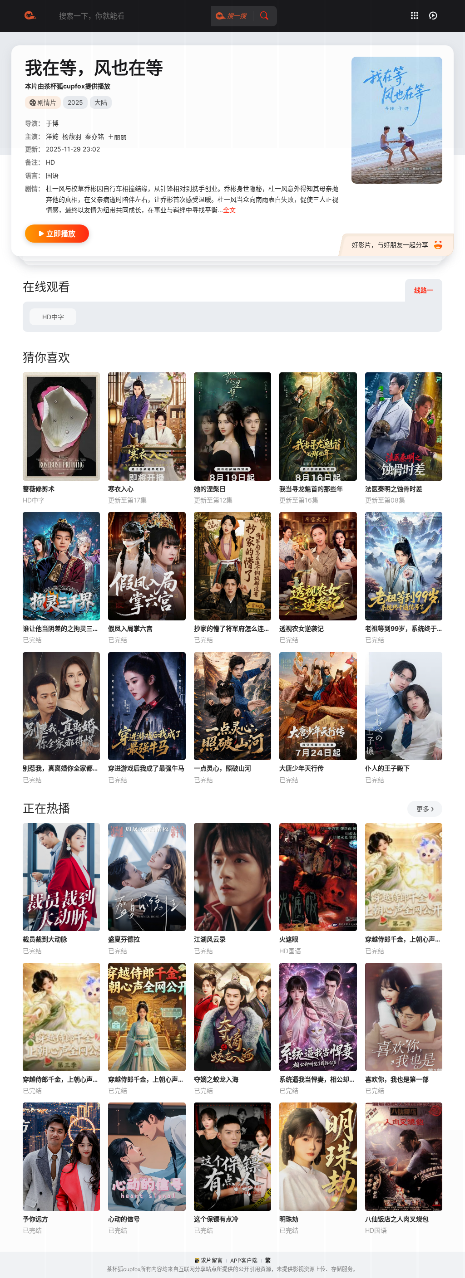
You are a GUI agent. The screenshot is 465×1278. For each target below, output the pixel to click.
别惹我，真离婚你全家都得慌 (61, 768)
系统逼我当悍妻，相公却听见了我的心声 (317, 1079)
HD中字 (53, 317)
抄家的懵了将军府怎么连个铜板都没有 (232, 628)
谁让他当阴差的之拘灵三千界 (61, 628)
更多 (422, 809)
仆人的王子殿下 (387, 768)
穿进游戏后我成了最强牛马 (146, 768)
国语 (52, 175)
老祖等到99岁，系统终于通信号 (403, 628)
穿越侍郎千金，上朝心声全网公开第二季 (403, 939)
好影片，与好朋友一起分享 (390, 245)
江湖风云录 (210, 939)
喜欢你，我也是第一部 (397, 1079)
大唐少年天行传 (301, 768)
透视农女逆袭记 (301, 628)
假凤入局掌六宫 (130, 628)
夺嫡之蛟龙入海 (216, 1079)
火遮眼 (288, 939)
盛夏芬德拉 (124, 939)
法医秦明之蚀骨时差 (393, 489)
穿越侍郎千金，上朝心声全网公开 (146, 1079)
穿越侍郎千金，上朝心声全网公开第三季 (61, 1079)
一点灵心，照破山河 (222, 768)
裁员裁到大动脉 (45, 939)
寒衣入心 (121, 489)
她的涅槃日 (210, 489)
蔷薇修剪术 (38, 489)
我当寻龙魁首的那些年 (311, 489)
